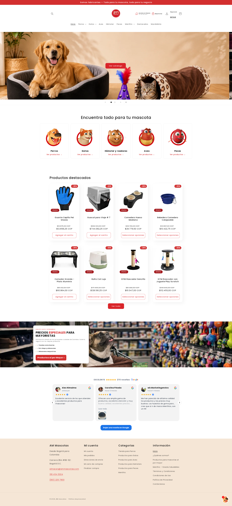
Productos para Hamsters (130, 464)
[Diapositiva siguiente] (120, 102)
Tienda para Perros (127, 451)
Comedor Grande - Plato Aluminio (64, 280)
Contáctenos (159, 484)
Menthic (122, 472)
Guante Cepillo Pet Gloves (64, 218)
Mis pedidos (89, 455)
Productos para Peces (128, 468)
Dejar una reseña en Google (116, 427)
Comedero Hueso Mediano (133, 218)
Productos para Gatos (128, 455)
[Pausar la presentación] (126, 102)
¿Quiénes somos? (161, 455)
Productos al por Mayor (51, 357)
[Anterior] (52, 402)
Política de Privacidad (162, 480)
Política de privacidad (77, 499)
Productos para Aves (127, 459)
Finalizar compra (91, 468)
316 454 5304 (56, 474)
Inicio (155, 451)
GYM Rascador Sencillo (133, 279)
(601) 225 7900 (57, 479)
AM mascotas (61, 499)
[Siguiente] (180, 402)
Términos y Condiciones (164, 471)
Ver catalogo (116, 65)
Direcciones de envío (93, 459)
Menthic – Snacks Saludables (166, 467)
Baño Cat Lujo (99, 279)
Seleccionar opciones (133, 235)
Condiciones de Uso (162, 475)
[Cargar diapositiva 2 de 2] (115, 102)
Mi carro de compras (93, 464)
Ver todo (116, 306)
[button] (52, 13)
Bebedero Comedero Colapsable (167, 218)
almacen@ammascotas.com (64, 469)
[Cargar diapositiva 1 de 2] (111, 102)
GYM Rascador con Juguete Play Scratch (167, 280)
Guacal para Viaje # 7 (98, 217)
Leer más (102, 409)
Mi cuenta (88, 451)
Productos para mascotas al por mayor (166, 461)
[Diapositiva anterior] (105, 102)
